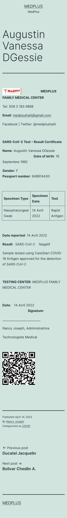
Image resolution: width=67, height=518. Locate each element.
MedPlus (33, 6)
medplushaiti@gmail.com (32, 115)
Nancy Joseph (15, 421)
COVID (26, 426)
